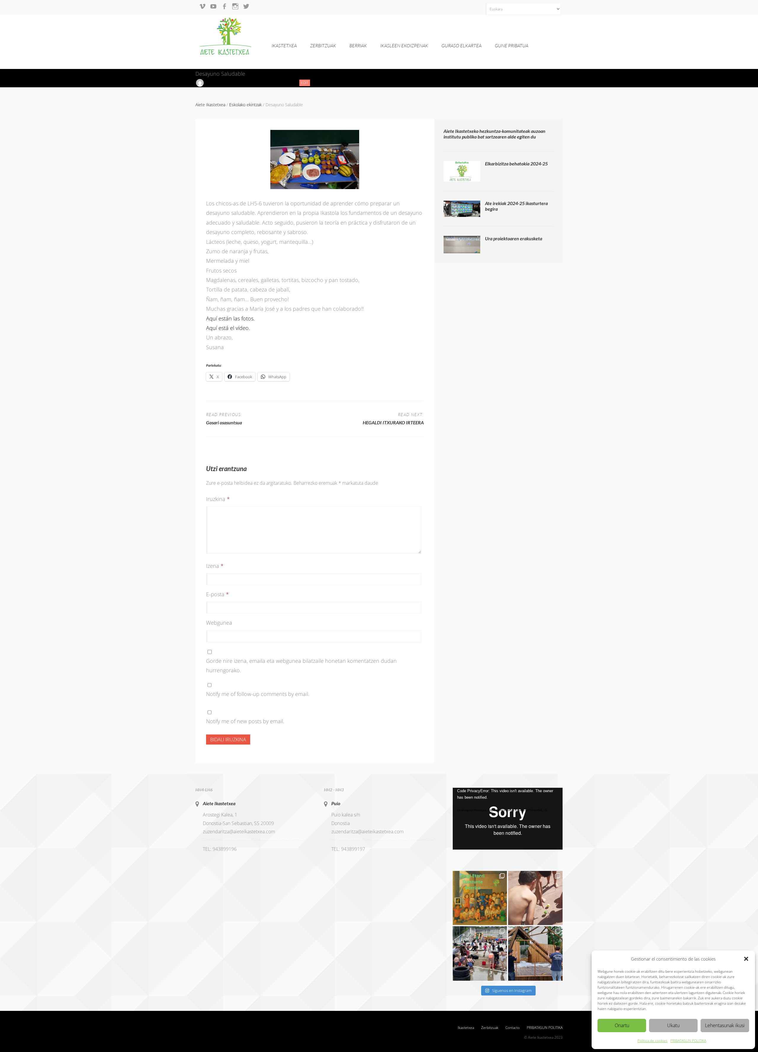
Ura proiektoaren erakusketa (513, 238)
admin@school (218, 83)
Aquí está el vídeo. (228, 327)
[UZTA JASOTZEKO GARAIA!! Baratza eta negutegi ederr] (535, 953)
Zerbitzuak (323, 46)
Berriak (358, 46)
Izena (215, 565)
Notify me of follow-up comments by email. (257, 693)
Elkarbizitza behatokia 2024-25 (516, 163)
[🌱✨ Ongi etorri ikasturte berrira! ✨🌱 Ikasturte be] (480, 898)
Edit (305, 83)
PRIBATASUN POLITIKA (688, 1040)
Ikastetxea (284, 46)
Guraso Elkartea (461, 46)
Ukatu (673, 1025)
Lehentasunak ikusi (725, 1025)
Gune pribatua (511, 46)
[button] (746, 959)
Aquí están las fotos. (230, 318)
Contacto (512, 1027)
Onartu (622, 1025)
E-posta (217, 594)
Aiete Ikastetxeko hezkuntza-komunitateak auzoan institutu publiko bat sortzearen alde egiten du (494, 133)
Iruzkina (218, 498)
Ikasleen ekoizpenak (404, 46)
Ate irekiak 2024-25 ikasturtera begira (516, 206)
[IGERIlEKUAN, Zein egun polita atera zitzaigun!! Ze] (535, 898)
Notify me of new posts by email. (245, 721)
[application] (508, 819)
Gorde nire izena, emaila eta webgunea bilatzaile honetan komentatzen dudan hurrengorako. (301, 665)
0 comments (281, 83)
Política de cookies (652, 1040)
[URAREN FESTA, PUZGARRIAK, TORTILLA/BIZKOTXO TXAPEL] (480, 953)
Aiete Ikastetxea (219, 803)
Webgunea (219, 622)
